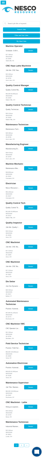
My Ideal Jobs (21, 41)
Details (30, 51)
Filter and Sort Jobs (21, 35)
